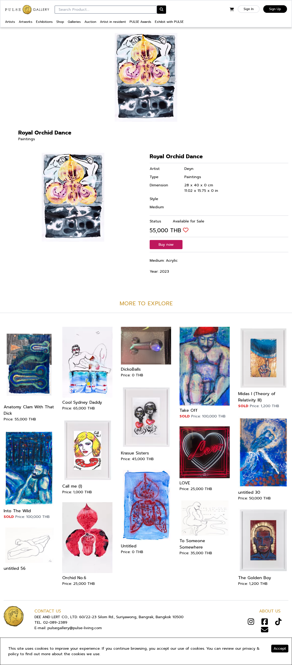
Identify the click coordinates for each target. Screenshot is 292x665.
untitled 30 (249, 492)
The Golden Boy (254, 578)
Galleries (74, 21)
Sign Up (275, 9)
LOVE (185, 483)
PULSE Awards (140, 21)
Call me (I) (72, 486)
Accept (280, 648)
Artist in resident (113, 21)
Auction (90, 21)
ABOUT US (270, 611)
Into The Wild (17, 511)
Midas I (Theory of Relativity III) (257, 397)
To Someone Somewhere (192, 544)
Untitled (128, 546)
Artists (10, 21)
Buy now (166, 244)
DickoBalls (131, 369)
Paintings (26, 139)
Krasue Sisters (135, 453)
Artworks (25, 21)
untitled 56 (15, 568)
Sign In (249, 9)
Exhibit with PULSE (169, 21)
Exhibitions (44, 21)
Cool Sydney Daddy (82, 402)
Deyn (188, 169)
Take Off (189, 410)
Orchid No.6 (74, 578)
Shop (60, 21)
